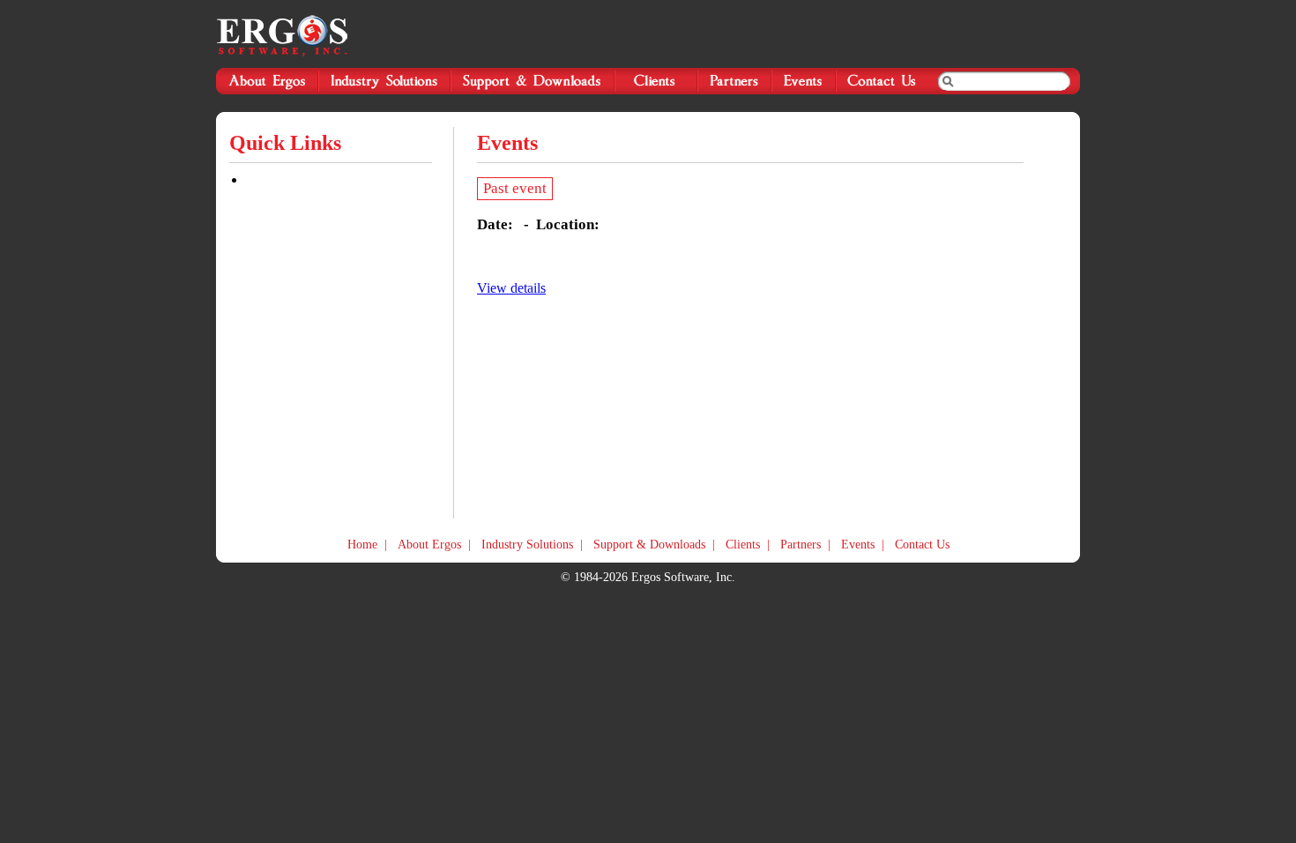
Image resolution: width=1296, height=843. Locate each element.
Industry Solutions (527, 544)
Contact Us (922, 544)
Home (362, 544)
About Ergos (429, 544)
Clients (743, 544)
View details (511, 287)
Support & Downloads (649, 544)
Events (858, 544)
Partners (800, 544)
